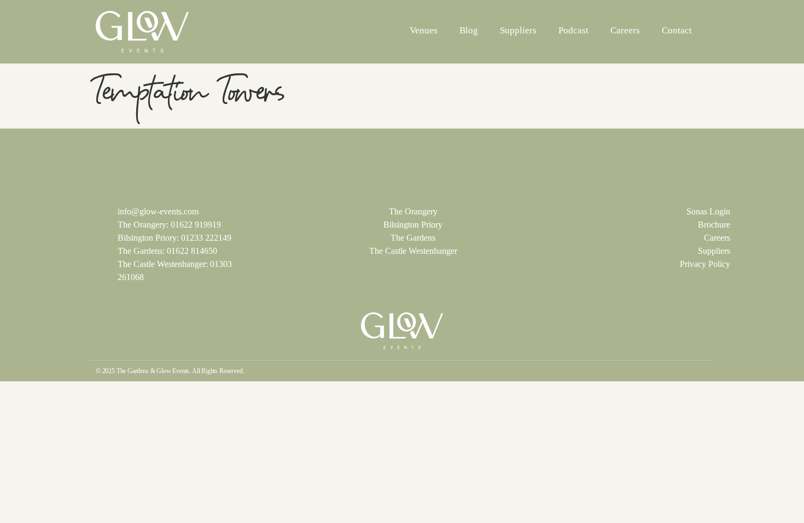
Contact (677, 30)
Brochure (714, 224)
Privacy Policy (705, 264)
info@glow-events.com (158, 211)
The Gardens (413, 237)
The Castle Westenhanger (413, 250)
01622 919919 (196, 224)
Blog (468, 30)
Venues (424, 30)
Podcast (573, 30)
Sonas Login (708, 211)
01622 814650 (192, 250)
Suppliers (518, 30)
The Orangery (413, 211)
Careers (625, 30)
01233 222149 (206, 237)
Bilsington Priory (412, 224)
